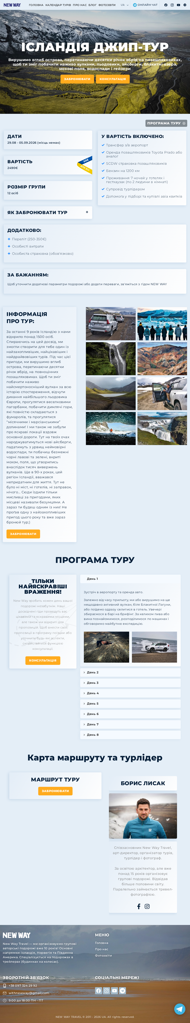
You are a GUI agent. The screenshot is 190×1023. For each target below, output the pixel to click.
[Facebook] (139, 906)
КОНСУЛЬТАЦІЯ (42, 660)
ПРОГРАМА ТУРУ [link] (164, 123)
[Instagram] (147, 906)
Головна (101, 943)
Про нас (101, 949)
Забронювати (77, 79)
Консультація (113, 79)
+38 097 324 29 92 (23, 985)
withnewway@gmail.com (29, 993)
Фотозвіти (103, 955)
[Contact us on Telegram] (179, 1009)
